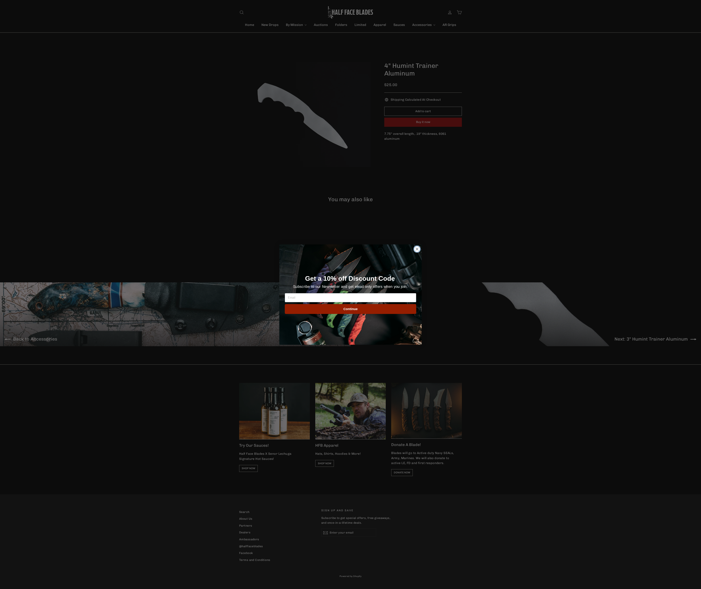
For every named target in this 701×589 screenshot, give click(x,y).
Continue (350, 309)
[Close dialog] (417, 249)
